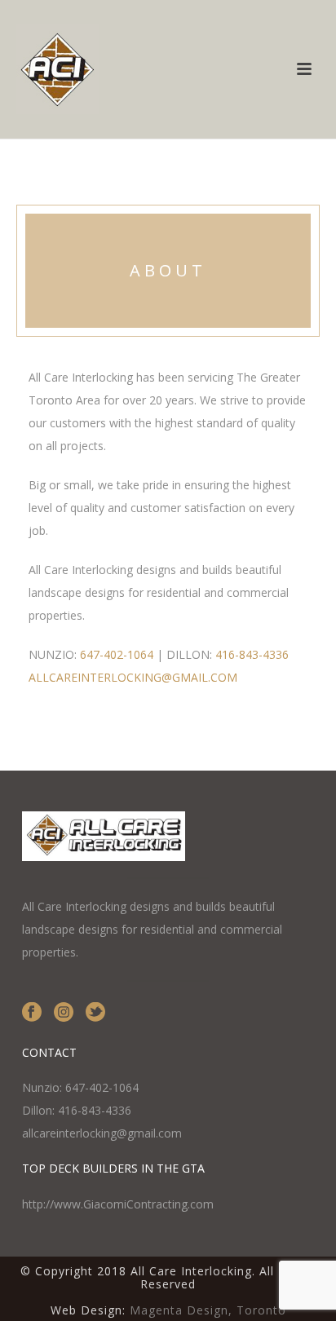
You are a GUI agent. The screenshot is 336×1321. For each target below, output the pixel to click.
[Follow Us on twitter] (95, 1012)
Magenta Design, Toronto (208, 1310)
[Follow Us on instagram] (63, 1012)
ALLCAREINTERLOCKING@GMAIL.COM (133, 677)
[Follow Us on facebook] (32, 1012)
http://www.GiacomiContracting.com (118, 1204)
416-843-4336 (252, 654)
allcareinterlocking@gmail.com (102, 1133)
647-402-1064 (116, 654)
